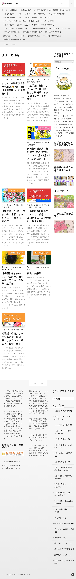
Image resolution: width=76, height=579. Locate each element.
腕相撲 (38, 81)
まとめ (13, 79)
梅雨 (16, 267)
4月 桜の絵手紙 (9, 17)
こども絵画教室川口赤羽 (11, 462)
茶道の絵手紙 (34, 273)
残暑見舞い (38, 207)
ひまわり (7, 79)
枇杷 (21, 205)
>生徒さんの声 (40, 10)
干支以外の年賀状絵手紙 (32, 32)
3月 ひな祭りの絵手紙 (56, 14)
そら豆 (6, 267)
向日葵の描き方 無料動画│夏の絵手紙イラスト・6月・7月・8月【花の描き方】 (38, 153)
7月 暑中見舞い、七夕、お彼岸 (41, 21)
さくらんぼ (33, 79)
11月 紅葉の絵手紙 (37, 28)
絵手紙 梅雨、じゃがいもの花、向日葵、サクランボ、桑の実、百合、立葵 (12, 338)
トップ (4, 10)
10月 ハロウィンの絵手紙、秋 (15, 28)
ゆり (5, 329)
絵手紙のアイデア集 (53, 32)
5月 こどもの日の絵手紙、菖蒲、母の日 (34, 17)
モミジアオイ (42, 79)
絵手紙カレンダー (61, 555)
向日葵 (19, 79)
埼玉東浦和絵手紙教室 (52, 36)
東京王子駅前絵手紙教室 (30, 36)
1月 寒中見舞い (9, 14)
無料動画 (13, 10)
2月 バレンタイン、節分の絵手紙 (32, 14)
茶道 (44, 267)
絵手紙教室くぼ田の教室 (64, 560)
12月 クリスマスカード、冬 (59, 28)
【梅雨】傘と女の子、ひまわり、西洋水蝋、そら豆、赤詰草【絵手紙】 (12, 278)
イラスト (32, 142)
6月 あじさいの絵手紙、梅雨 (14, 21)
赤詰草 (10, 269)
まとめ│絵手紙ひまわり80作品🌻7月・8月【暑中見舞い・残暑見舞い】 (13, 88)
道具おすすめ (25, 10)
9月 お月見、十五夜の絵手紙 (42, 25)
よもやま (58, 518)
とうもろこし (8, 205)
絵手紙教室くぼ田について (59, 10)
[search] (72, 61)
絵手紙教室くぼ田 (23, 575)
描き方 (47, 142)
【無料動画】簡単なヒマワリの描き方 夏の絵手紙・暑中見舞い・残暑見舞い (39, 216)
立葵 (21, 329)
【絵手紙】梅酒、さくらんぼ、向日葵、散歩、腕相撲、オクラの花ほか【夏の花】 (38, 92)
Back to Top (38, 383)
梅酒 (32, 81)
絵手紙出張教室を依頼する (14, 39)
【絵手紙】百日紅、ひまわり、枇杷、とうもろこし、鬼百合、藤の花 (13, 216)
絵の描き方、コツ (10, 36)
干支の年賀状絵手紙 (11, 32)
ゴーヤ (31, 267)
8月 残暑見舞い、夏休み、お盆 (15, 25)
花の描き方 (31, 144)
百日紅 (4, 207)
